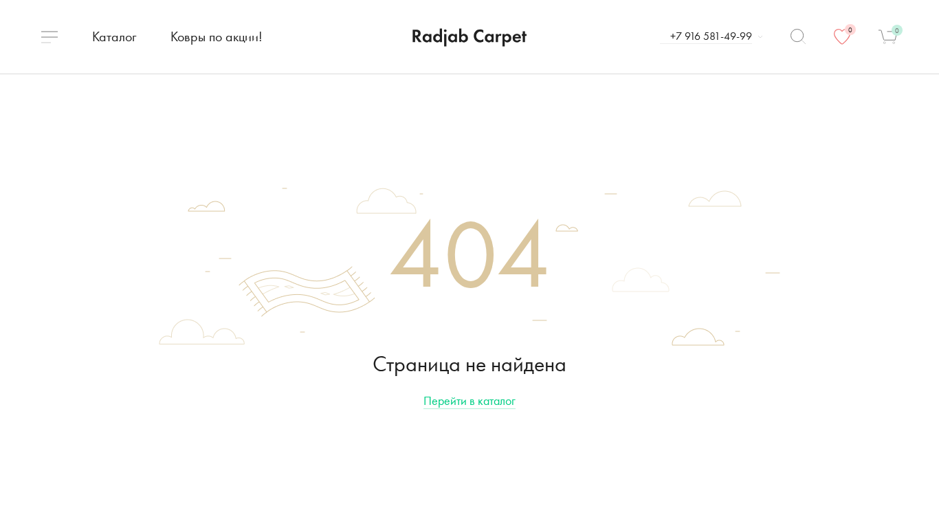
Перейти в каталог (469, 400)
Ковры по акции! (216, 36)
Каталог (114, 36)
